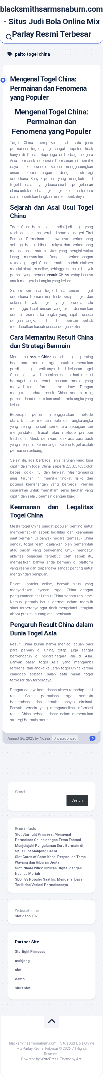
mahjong (22, 961)
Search (20, 792)
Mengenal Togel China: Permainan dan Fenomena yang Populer (48, 88)
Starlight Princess (30, 952)
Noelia (45, 738)
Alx (78, 1059)
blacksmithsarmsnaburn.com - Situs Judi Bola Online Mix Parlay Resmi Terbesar (51, 21)
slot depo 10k (26, 916)
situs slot (22, 988)
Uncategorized (65, 738)
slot (18, 970)
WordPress (49, 1059)
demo (20, 979)
